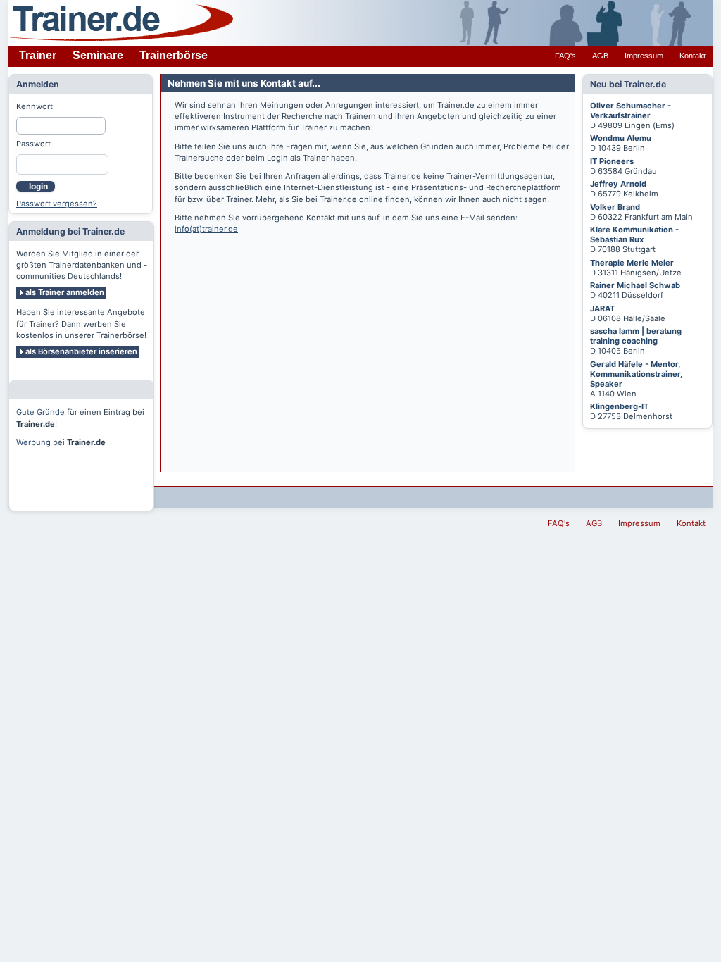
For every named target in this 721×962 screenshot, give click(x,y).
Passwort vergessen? (56, 203)
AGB (600, 55)
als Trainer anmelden (64, 292)
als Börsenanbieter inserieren (81, 351)
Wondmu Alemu (620, 138)
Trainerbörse (173, 55)
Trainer (37, 55)
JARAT (602, 308)
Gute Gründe (40, 412)
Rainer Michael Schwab (635, 285)
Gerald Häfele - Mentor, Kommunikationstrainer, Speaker (636, 374)
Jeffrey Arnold (618, 184)
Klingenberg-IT (619, 406)
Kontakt (692, 55)
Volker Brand (615, 207)
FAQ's (565, 55)
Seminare (98, 55)
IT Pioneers (612, 161)
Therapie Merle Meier (632, 263)
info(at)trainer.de (206, 229)
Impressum (644, 55)
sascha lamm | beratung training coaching (636, 336)
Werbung (33, 442)
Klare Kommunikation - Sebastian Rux (634, 234)
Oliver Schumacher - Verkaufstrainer (630, 110)
